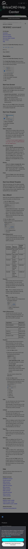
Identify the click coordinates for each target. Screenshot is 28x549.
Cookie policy (8, 536)
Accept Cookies (12, 539)
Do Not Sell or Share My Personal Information (12, 544)
